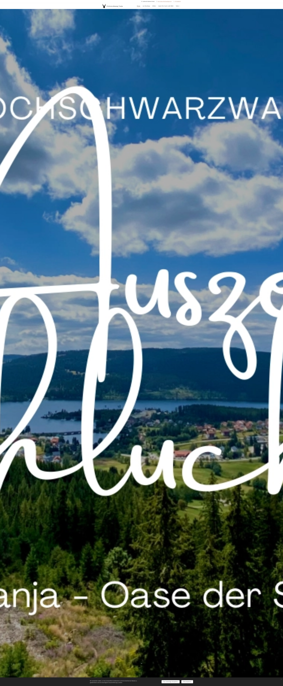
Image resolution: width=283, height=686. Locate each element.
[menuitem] (138, 6)
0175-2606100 (178, 1)
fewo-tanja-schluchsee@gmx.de (164, 1)
